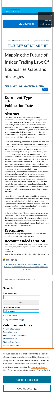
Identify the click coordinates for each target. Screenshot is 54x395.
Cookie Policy (43, 370)
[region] (27, 371)
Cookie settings (39, 366)
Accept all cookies (27, 379)
